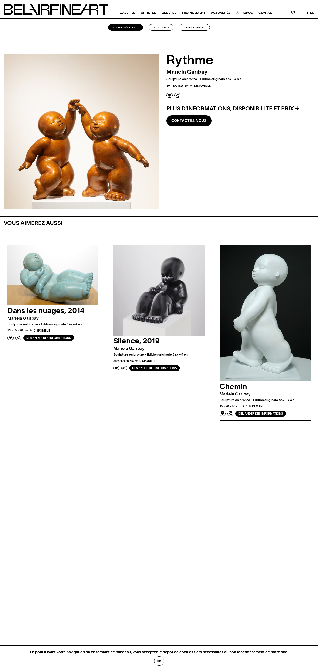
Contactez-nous (189, 121)
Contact (266, 13)
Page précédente (127, 27)
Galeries (127, 13)
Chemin (233, 386)
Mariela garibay (194, 27)
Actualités (221, 13)
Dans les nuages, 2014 (46, 311)
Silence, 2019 (136, 341)
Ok (159, 661)
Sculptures (161, 27)
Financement (193, 13)
